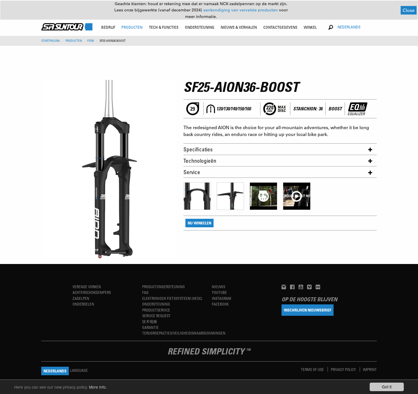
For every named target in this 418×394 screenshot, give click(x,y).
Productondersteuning (163, 286)
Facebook (220, 304)
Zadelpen (81, 298)
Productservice (156, 310)
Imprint (370, 369)
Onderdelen (83, 304)
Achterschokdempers (92, 292)
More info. (98, 387)
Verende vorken (87, 286)
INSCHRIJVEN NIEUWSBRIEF (307, 310)
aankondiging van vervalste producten (241, 10)
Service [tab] (191, 172)
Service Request (156, 315)
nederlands (349, 26)
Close (409, 10)
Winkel (310, 27)
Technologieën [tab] (199, 160)
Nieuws (218, 286)
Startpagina (50, 41)
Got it (387, 386)
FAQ (145, 292)
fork (90, 41)
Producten (73, 41)
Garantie (150, 327)
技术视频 (149, 321)
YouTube (219, 292)
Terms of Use (313, 369)
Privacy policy (344, 369)
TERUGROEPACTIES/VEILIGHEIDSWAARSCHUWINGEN (183, 333)
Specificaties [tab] (197, 149)
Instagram (221, 298)
